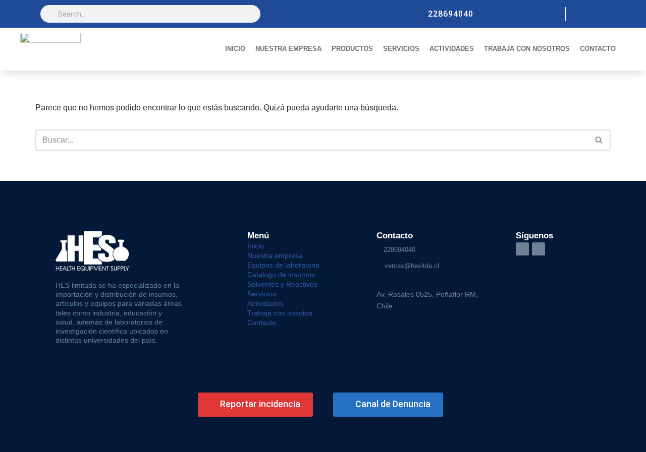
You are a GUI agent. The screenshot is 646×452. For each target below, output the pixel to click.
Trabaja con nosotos (279, 313)
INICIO (235, 48)
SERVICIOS (401, 48)
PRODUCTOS (352, 48)
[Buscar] (599, 140)
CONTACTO (598, 48)
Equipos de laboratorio (283, 265)
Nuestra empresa (275, 255)
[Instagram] (581, 14)
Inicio (255, 246)
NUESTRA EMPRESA (288, 48)
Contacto (261, 322)
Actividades (265, 303)
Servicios (261, 294)
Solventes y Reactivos (282, 284)
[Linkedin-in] (522, 248)
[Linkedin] (598, 14)
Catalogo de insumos (281, 275)
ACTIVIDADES (451, 48)
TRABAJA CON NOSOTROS (527, 48)
